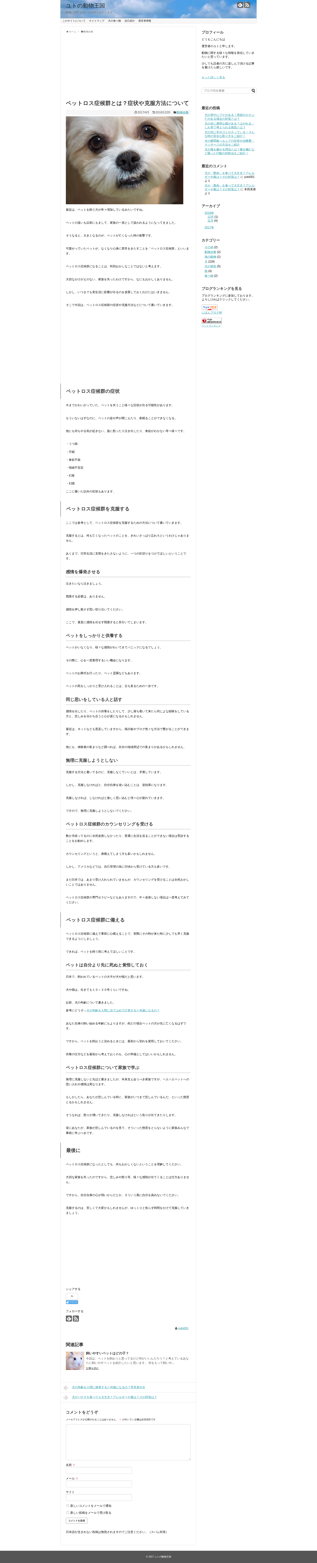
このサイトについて (73, 20)
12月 (210, 216)
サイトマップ (96, 20)
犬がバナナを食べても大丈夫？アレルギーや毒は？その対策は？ (114, 1397)
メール (72, 1478)
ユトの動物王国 (85, 6)
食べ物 (209, 275)
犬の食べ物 (114, 20)
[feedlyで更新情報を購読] (240, 5)
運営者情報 (144, 20)
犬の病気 (210, 266)
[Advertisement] (128, 70)
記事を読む (92, 1368)
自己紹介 (130, 20)
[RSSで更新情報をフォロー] (247, 5)
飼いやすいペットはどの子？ (107, 1353)
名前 (70, 1464)
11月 (210, 220)
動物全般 (183, 112)
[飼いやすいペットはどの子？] (75, 1361)
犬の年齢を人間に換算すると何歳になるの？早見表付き (108, 1387)
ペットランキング (211, 325)
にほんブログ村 (212, 312)
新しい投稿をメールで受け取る (90, 1512)
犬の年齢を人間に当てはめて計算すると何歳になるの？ (123, 1010)
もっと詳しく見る (213, 77)
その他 (209, 247)
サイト (70, 1492)
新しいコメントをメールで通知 (90, 1505)
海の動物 (210, 256)
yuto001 (183, 1328)
